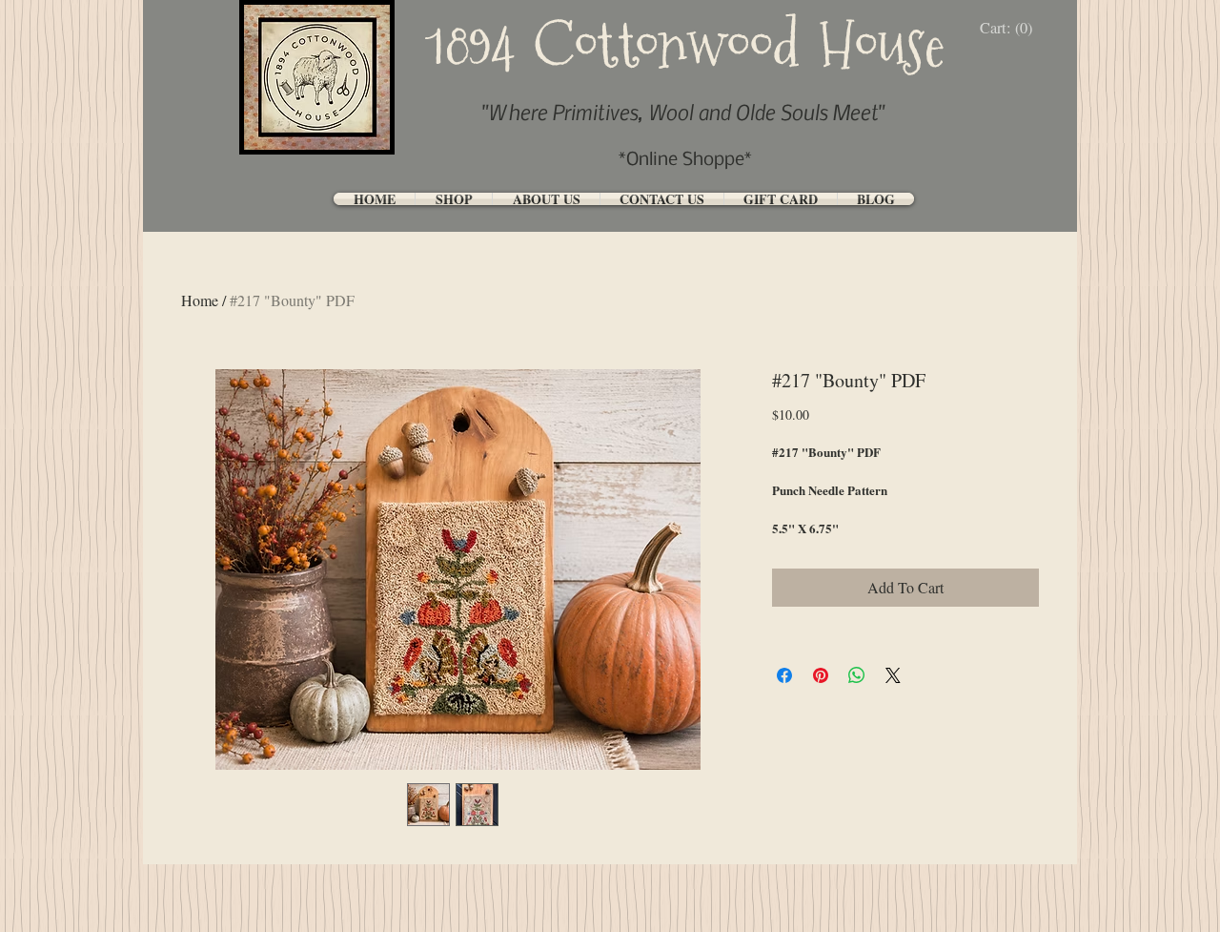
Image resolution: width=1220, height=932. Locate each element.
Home (199, 300)
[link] (1011, 28)
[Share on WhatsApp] (856, 675)
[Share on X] (893, 675)
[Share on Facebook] (784, 675)
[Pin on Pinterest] (820, 675)
